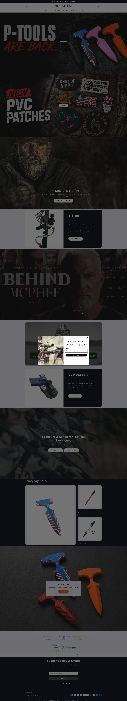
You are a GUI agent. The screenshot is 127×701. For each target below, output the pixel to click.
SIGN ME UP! (76, 355)
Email (67, 348)
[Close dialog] (88, 338)
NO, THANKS (76, 359)
